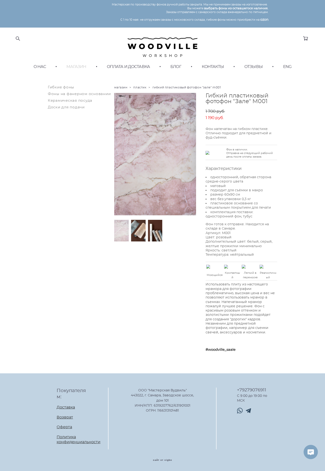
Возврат (65, 417)
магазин (120, 87)
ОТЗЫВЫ (253, 67)
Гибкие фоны (61, 87)
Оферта (64, 427)
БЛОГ (175, 67)
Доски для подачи (66, 107)
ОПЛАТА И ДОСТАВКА (128, 67)
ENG (287, 67)
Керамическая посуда (70, 100)
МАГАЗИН (76, 67)
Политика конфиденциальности (78, 439)
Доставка (66, 407)
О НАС (40, 67)
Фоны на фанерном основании (79, 94)
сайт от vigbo (162, 460)
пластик (139, 87)
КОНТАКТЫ (213, 67)
